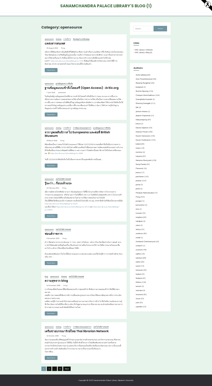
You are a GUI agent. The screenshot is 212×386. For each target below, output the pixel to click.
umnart (138, 286)
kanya (138, 123)
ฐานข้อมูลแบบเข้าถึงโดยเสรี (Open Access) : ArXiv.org (82, 88)
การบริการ (67, 39)
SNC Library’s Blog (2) (143, 52)
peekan (139, 180)
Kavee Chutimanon (143, 140)
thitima (138, 282)
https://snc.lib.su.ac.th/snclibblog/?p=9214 (72, 207)
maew (138, 148)
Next (67, 369)
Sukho (138, 262)
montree (139, 152)
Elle (137, 107)
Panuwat (139, 168)
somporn (139, 245)
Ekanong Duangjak (143, 103)
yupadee (139, 306)
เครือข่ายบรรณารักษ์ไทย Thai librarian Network (77, 331)
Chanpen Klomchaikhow (145, 95)
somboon (139, 233)
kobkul (138, 144)
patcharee (62, 92)
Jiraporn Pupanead (143, 115)
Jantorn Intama (141, 111)
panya (138, 172)
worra (138, 298)
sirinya (138, 229)
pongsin (139, 201)
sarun (138, 225)
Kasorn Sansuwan (143, 136)
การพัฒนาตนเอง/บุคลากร (82, 128)
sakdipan (139, 221)
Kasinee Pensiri (142, 132)
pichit (138, 189)
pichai (138, 184)
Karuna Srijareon (142, 128)
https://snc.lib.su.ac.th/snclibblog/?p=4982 (66, 153)
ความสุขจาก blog (56, 281)
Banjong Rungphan (143, 83)
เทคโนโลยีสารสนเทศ (63, 179)
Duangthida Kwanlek (144, 99)
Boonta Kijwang (142, 91)
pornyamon (140, 205)
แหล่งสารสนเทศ (55, 43)
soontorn (139, 250)
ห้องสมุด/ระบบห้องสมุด (81, 39)
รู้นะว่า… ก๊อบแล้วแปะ (58, 183)
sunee (138, 266)
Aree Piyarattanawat (144, 79)
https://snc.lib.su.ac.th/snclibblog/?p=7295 (67, 61)
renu (137, 209)
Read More (51, 70)
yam (137, 302)
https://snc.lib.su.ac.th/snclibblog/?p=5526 (61, 204)
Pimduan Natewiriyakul (145, 193)
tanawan (139, 270)
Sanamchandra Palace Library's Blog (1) (106, 6)
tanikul (138, 274)
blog (46, 276)
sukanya (139, 258)
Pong (63, 48)
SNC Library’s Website (144, 50)
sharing (58, 39)
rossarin (139, 213)
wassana (139, 294)
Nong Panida (141, 164)
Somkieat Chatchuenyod (145, 241)
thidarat (139, 278)
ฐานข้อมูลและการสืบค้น (64, 83)
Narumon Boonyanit (143, 160)
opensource (49, 39)
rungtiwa (139, 217)
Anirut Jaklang (141, 75)
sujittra (138, 254)
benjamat (139, 87)
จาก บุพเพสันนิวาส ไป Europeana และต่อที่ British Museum (77, 134)
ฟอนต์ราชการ (53, 234)
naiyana (139, 156)
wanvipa (139, 290)
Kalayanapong (141, 119)
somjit (138, 237)
